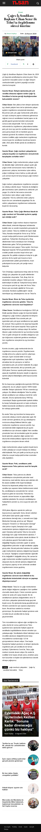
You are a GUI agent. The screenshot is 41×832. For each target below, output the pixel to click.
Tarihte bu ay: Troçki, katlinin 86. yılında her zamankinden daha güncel (14, 745)
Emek (20, 12)
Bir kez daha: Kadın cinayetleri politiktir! (10, 774)
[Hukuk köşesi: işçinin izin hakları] (33, 788)
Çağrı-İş (32, 667)
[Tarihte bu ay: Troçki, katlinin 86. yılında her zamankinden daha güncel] (33, 745)
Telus (21, 670)
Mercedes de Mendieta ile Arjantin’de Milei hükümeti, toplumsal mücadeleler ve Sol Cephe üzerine (13, 803)
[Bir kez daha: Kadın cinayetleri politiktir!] (33, 774)
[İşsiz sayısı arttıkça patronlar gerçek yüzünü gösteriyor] (33, 759)
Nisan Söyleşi (12, 33)
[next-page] (34, 689)
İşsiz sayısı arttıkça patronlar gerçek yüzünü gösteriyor (14, 760)
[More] (33, 64)
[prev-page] (30, 689)
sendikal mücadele (10, 670)
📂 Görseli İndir (11, 53)
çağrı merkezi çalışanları (18, 667)
